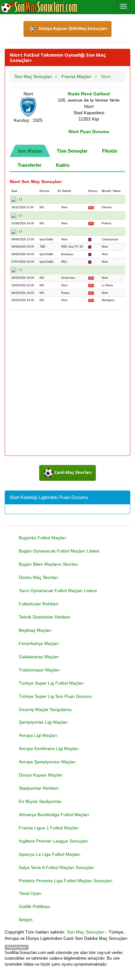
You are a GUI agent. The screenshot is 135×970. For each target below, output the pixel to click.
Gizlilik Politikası (34, 906)
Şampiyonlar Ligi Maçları (43, 722)
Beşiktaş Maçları (35, 630)
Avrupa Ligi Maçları (38, 735)
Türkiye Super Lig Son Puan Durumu (55, 696)
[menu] (123, 6)
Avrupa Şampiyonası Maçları (47, 761)
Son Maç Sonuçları (86, 931)
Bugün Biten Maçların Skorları (48, 564)
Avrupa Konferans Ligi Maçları (49, 748)
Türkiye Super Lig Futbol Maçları (51, 683)
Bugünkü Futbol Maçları (42, 537)
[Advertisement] (67, 383)
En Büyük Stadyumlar (40, 801)
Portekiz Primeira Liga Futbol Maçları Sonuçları (65, 880)
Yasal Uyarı (30, 893)
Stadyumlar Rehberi (38, 788)
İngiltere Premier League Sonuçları (53, 841)
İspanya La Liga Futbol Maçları (49, 854)
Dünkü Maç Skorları (38, 577)
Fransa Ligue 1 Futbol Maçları (49, 827)
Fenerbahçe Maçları (39, 643)
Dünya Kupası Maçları (41, 774)
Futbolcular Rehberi (38, 603)
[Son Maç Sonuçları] (39, 7)
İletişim (26, 919)
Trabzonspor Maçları (39, 669)
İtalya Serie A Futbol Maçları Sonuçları (56, 867)
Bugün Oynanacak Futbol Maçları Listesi (59, 550)
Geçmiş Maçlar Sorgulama (45, 709)
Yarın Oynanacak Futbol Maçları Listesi (58, 590)
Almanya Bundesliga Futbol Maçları (54, 814)
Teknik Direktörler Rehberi (44, 617)
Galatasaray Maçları (39, 656)
